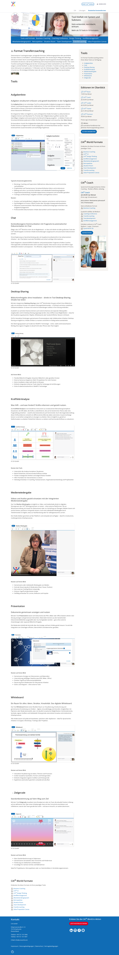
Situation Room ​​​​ (18, 902)
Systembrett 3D (88, 228)
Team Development (64, 41)
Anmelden (102, 4)
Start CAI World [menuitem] (88, 4)
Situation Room (49, 41)
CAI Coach (86, 97)
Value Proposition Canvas (97, 41)
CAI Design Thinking (20, 893)
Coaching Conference (60, 38)
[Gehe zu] (13, 4)
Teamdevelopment (89, 218)
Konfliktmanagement (90, 38)
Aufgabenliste (88, 63)
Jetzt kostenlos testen (79, 923)
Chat (85, 65)
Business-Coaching (89, 208)
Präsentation (88, 74)
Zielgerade (87, 78)
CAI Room (86, 92)
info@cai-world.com (21, 940)
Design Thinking (75, 38)
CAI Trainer (86, 108)
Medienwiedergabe (90, 71)
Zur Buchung (87, 233)
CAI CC (16, 891)
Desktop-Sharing (89, 67)
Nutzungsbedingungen (27, 946)
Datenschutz (39, 946)
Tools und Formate (28, 38)
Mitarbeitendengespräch (21, 41)
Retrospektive (37, 41)
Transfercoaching (79, 41)
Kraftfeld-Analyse (89, 69)
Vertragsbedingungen (51, 946)
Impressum (14, 946)
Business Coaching (43, 38)
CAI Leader (86, 103)
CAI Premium (87, 114)
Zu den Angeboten (88, 132)
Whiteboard (88, 76)
